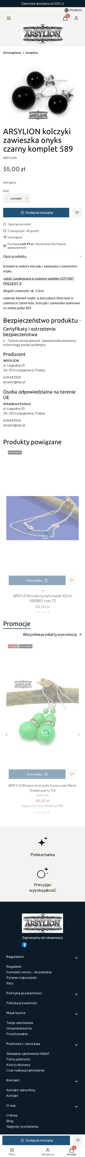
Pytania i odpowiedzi (21, 977)
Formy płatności (18, 1059)
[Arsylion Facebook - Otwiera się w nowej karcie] (24, 944)
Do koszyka (34, 580)
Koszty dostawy (18, 1065)
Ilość (6, 191)
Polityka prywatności (21, 1003)
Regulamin (14, 966)
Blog (9, 1121)
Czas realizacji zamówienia (25, 1070)
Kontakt (12, 1095)
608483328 (12, 377)
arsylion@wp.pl (14, 382)
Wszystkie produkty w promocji (50, 634)
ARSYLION (10, 158)
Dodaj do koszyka (39, 212)
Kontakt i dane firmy (20, 1090)
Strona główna (12, 52)
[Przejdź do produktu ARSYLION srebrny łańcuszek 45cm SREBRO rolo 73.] (42, 518)
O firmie (12, 1115)
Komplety (32, 52)
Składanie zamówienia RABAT (28, 1053)
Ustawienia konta (19, 1028)
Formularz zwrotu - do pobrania (29, 972)
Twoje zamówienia (19, 1023)
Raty (9, 983)
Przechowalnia (17, 1034)
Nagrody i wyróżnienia (22, 1126)
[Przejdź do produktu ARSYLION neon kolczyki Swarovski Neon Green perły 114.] (42, 712)
